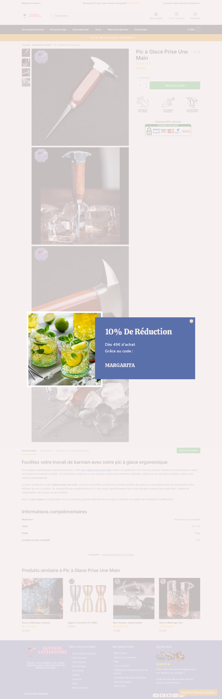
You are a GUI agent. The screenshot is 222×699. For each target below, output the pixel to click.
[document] (111, 349)
